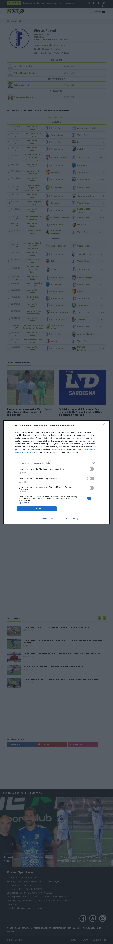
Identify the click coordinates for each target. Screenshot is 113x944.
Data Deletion (41, 518)
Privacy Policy (72, 518)
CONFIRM (37, 509)
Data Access (56, 518)
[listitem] (56, 463)
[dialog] (56, 472)
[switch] (90, 469)
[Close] (104, 425)
